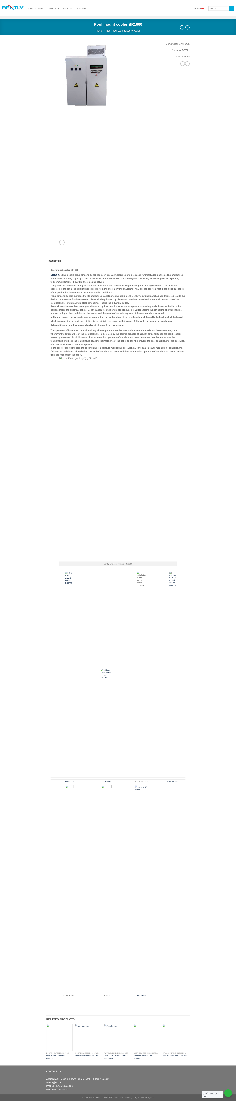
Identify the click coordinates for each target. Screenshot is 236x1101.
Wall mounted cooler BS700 (175, 1056)
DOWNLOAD (69, 782)
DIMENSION (172, 782)
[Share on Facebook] (182, 63)
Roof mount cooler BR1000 (87, 1056)
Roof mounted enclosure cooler (123, 30)
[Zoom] (62, 242)
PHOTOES (141, 995)
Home (99, 30)
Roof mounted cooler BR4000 (55, 1057)
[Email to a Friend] (187, 63)
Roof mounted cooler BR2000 (143, 1057)
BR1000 (55, 275)
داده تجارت (118, 1097)
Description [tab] (54, 261)
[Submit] (231, 8)
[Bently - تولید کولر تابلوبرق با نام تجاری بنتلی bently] (13, 8)
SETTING (106, 782)
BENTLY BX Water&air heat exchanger (116, 1057)
